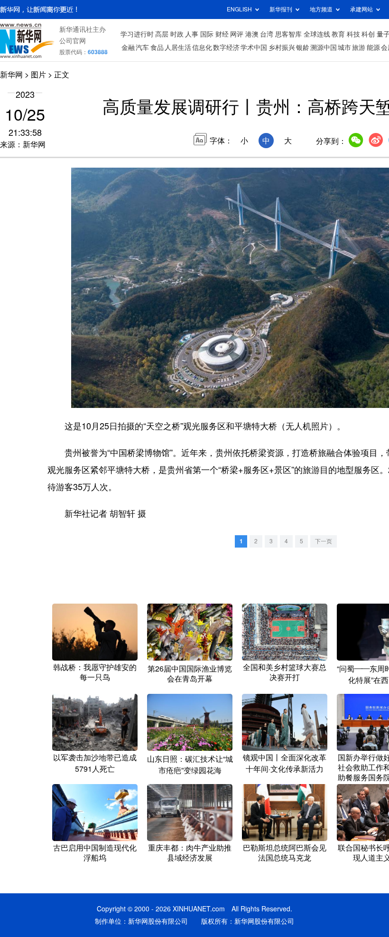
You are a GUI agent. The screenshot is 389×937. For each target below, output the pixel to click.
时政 (177, 34)
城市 (344, 47)
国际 (206, 34)
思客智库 (288, 34)
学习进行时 (137, 34)
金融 (128, 47)
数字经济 (226, 47)
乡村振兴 (282, 47)
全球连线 (317, 34)
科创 (368, 34)
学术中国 (254, 47)
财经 (222, 34)
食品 (157, 47)
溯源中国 (323, 47)
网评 (236, 34)
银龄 (302, 47)
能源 (373, 47)
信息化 (202, 47)
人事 (191, 34)
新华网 (11, 74)
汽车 (142, 47)
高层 (161, 34)
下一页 (323, 541)
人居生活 (178, 47)
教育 (338, 34)
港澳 (252, 34)
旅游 (358, 47)
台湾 (266, 34)
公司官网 (72, 41)
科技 (353, 34)
